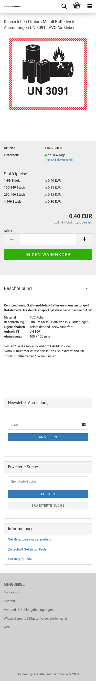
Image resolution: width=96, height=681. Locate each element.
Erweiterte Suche (48, 505)
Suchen (48, 494)
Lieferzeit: (11, 155)
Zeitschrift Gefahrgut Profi (27, 549)
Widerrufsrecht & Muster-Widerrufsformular (35, 618)
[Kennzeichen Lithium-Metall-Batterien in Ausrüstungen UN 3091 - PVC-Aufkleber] (48, 74)
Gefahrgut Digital (20, 559)
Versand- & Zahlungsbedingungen (28, 610)
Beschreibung (18, 288)
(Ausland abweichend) (59, 160)
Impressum (12, 592)
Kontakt (9, 601)
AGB (7, 627)
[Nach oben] (82, 673)
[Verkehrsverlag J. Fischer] (10, 6)
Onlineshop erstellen (31, 674)
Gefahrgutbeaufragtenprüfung (29, 539)
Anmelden (48, 437)
